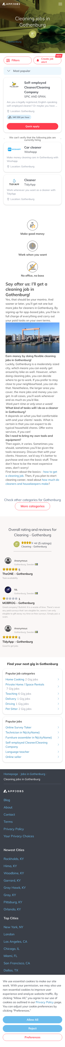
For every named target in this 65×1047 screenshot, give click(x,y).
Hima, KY (10, 866)
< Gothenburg (13, 41)
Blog (7, 800)
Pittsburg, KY (13, 902)
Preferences (32, 1037)
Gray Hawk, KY (15, 888)
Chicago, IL (12, 949)
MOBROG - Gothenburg (18, 603)
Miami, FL (10, 956)
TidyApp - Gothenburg (17, 641)
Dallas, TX (11, 970)
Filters (16, 60)
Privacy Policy (14, 829)
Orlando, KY (12, 909)
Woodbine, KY (14, 873)
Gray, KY (10, 895)
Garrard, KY (12, 880)
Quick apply (32, 126)
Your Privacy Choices (19, 836)
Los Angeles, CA (15, 942)
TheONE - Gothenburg (17, 574)
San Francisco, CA (17, 963)
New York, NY (13, 927)
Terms (8, 822)
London (9, 934)
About (8, 807)
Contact (9, 814)
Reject (32, 1028)
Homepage (11, 774)
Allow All (32, 1019)
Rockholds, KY (14, 859)
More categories (33, 506)
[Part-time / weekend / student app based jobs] (10, 4)
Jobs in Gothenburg (33, 774)
